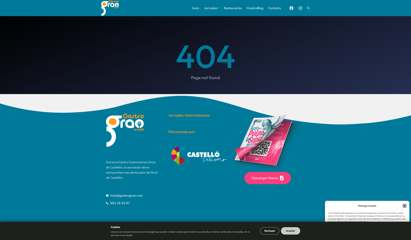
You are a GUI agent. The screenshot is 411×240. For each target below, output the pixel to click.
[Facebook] (291, 8)
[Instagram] (300, 8)
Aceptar (290, 230)
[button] (404, 205)
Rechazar (269, 230)
